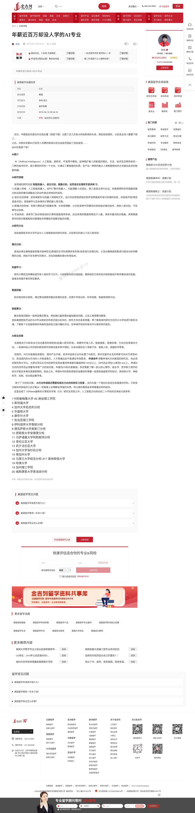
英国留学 (49, 739)
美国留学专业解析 (84, 622)
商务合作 (113, 739)
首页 (14, 26)
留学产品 (85, 16)
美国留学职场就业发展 (109, 622)
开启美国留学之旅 (62, 540)
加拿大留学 (50, 728)
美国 (52, 16)
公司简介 (113, 725)
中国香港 (71, 757)
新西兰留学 (50, 757)
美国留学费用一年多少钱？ (27, 691)
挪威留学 (92, 743)
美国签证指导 (58, 630)
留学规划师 (35, 16)
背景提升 (177, 129)
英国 (45, 16)
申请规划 (152, 149)
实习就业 (158, 20)
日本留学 (71, 743)
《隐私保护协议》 (83, 577)
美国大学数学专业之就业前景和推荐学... (36, 649)
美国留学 (49, 725)
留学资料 (127, 16)
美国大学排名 (78, 630)
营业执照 (113, 747)
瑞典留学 (92, 747)
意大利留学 (93, 725)
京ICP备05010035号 (83, 791)
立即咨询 (85, 540)
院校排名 (106, 16)
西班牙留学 (93, 728)
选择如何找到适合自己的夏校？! (101, 655)
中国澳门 (71, 761)
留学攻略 (23, 16)
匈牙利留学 (93, 762)
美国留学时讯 (39, 630)
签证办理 (177, 136)
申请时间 (152, 142)
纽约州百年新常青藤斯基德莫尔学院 (34, 662)
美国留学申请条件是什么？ (27, 681)
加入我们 (113, 758)
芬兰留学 (92, 751)
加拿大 (66, 16)
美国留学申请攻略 (41, 622)
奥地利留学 (93, 765)
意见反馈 (113, 732)
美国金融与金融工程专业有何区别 (102, 649)
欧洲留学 (124, 786)
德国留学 (92, 739)
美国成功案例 (97, 630)
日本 (58, 16)
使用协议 (113, 743)
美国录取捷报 (19, 622)
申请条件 (164, 129)
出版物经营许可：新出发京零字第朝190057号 (144, 791)
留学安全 (158, 16)
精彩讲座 (95, 20)
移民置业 (168, 20)
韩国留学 (71, 747)
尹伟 (17, 44)
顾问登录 (113, 754)
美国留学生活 (19, 630)
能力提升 (127, 20)
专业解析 (164, 142)
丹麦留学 (92, 732)
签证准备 (138, 20)
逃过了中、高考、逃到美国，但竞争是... (105, 662)
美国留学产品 (62, 622)
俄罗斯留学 (93, 769)
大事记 (112, 736)
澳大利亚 (32, 20)
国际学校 (85, 20)
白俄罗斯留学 (94, 773)
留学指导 (176, 149)
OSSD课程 (106, 20)
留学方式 (164, 136)
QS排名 (163, 149)
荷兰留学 (92, 754)
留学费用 (152, 129)
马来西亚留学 (73, 728)
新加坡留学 (72, 725)
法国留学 (92, 736)
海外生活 (168, 16)
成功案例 (95, 16)
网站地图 (113, 751)
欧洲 (48, 20)
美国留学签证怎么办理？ (26, 701)
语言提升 (138, 16)
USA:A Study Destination (140, 786)
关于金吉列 (164, 6)
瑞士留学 (92, 758)
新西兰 (22, 20)
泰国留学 (71, 732)
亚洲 (54, 20)
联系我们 (113, 728)
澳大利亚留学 (51, 754)
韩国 (41, 20)
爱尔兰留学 (50, 743)
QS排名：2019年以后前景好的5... (32, 655)
